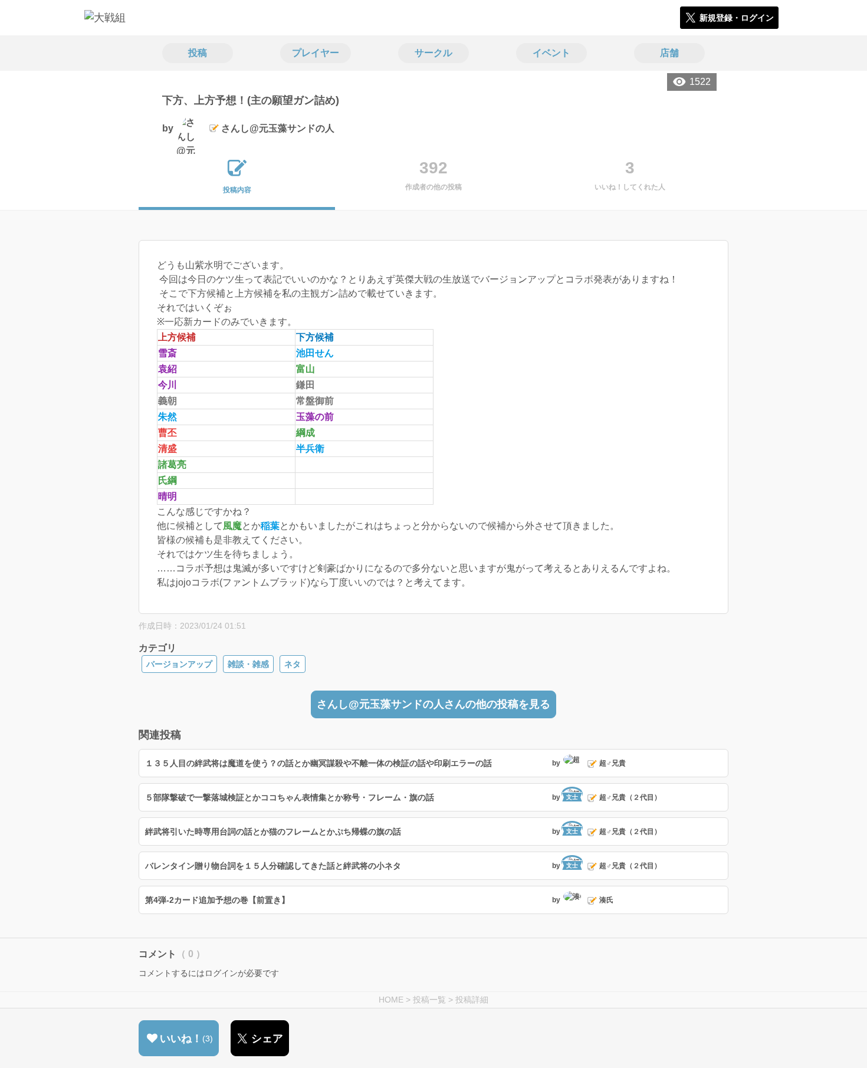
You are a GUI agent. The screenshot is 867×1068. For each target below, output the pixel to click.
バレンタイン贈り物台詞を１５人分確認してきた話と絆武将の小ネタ (273, 865)
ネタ (292, 664)
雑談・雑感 (248, 664)
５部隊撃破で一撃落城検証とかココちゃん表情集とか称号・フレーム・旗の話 (289, 797)
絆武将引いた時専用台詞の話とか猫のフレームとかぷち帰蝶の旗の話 (273, 831)
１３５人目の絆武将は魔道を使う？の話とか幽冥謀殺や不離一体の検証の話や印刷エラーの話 (318, 763)
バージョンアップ (179, 664)
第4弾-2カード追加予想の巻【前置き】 (217, 900)
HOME (391, 999)
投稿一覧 (429, 999)
